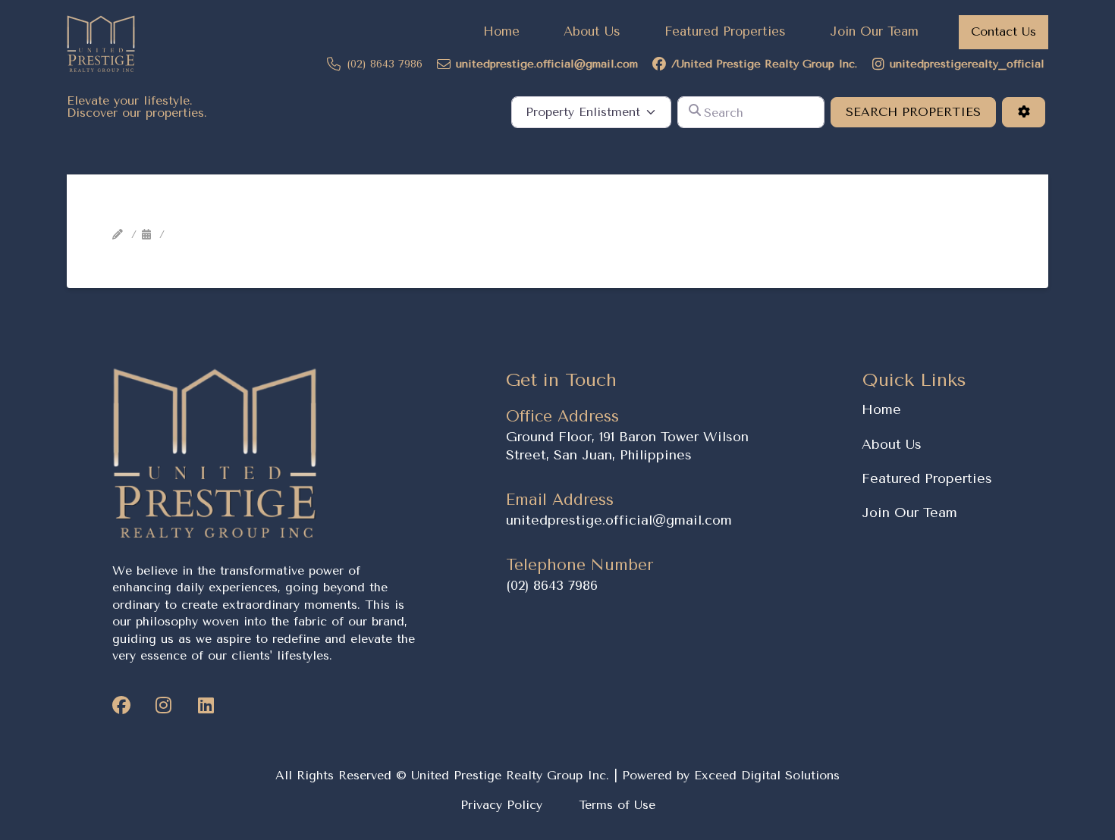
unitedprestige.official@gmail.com (619, 520)
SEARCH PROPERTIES (921, 111)
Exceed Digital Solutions (767, 775)
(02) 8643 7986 (552, 585)
